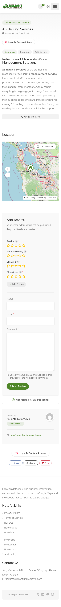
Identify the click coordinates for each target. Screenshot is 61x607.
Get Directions (46, 146)
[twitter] (38, 594)
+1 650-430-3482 (32, 117)
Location (24, 52)
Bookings (9, 532)
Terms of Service (13, 517)
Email (10, 314)
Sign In (48, 6)
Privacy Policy (12, 513)
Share (16, 463)
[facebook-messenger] (47, 594)
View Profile (14, 424)
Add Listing (10, 554)
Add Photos (18, 284)
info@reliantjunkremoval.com (26, 435)
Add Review (41, 52)
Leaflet (27, 198)
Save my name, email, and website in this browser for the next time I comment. (31, 376)
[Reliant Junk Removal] (12, 6)
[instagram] (52, 594)
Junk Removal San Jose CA (16, 22)
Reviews (8, 522)
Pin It (46, 463)
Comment (13, 329)
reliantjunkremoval (19, 419)
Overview (9, 52)
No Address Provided (17, 33)
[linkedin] (43, 594)
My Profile (9, 539)
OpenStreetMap (39, 198)
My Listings (10, 544)
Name (11, 299)
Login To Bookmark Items (33, 453)
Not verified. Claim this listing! (32, 400)
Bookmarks (10, 527)
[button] (7, 169)
